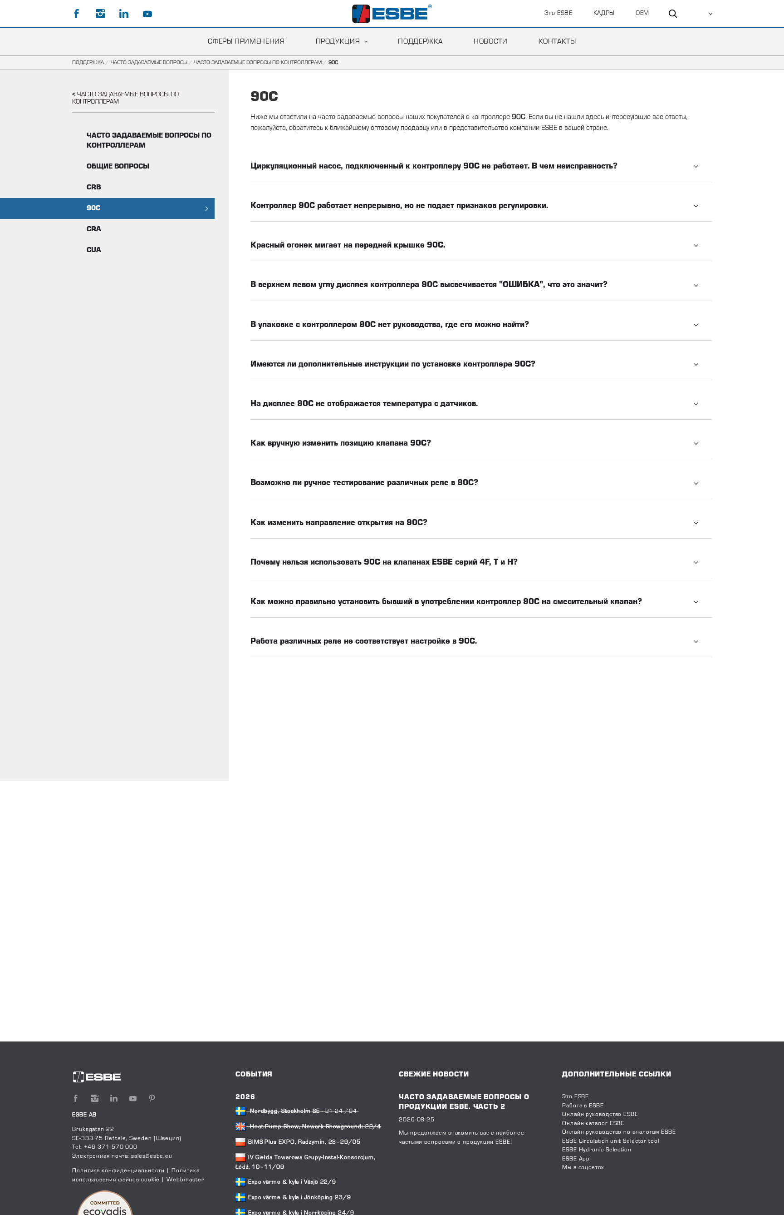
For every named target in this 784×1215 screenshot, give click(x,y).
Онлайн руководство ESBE (600, 1114)
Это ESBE (558, 13)
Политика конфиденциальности (118, 1171)
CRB (94, 187)
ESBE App (576, 1159)
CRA (94, 229)
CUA (94, 250)
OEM (642, 13)
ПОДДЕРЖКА (420, 42)
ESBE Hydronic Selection (597, 1150)
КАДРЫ (604, 13)
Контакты (557, 42)
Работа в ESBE (583, 1106)
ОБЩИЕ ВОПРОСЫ (118, 167)
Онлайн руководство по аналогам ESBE (619, 1132)
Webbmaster (185, 1180)
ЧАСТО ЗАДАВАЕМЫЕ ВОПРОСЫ (149, 62)
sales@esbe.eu (151, 1156)
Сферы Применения (246, 42)
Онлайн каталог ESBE (593, 1123)
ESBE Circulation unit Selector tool (610, 1141)
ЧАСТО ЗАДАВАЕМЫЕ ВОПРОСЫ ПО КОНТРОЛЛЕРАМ (258, 62)
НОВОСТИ (490, 42)
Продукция (338, 42)
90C (93, 208)
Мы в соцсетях (583, 1167)
